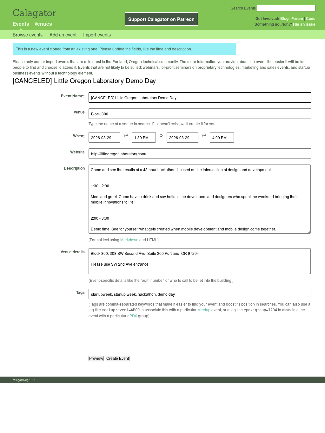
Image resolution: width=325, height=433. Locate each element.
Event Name (73, 96)
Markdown (129, 239)
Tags (80, 292)
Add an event (63, 34)
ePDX (132, 315)
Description (74, 168)
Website (77, 152)
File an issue (304, 24)
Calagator (34, 13)
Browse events (28, 34)
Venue (79, 112)
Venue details (73, 252)
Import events (97, 34)
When (79, 136)
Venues (43, 23)
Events (21, 23)
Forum (297, 18)
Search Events (243, 7)
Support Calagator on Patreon (161, 19)
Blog (284, 18)
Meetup (203, 309)
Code (310, 18)
